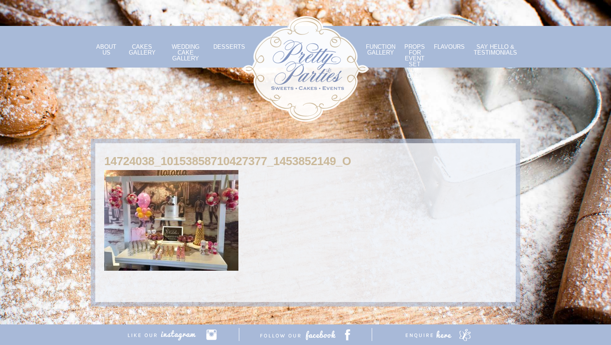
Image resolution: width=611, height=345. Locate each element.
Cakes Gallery (142, 49)
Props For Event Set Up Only (414, 61)
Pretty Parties (305, 69)
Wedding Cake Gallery (185, 52)
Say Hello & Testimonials (495, 49)
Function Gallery (380, 49)
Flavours (449, 46)
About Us (106, 49)
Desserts (229, 46)
